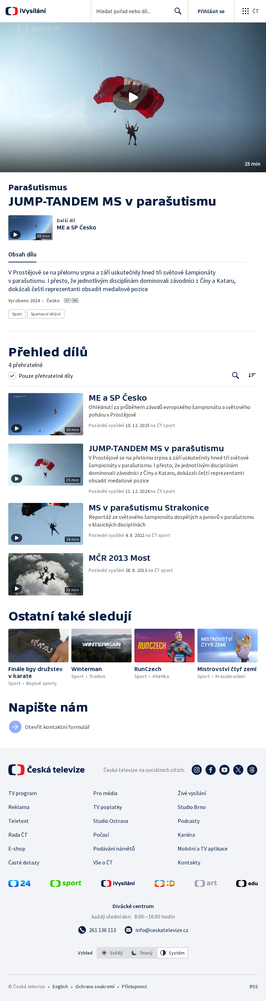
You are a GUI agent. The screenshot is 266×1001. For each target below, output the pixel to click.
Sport (17, 313)
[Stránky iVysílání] (118, 884)
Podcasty (189, 820)
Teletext (18, 820)
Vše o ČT (103, 862)
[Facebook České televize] (210, 769)
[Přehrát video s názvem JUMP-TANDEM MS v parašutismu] (133, 97)
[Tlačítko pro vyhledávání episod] (235, 375)
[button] (133, 97)
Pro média (105, 793)
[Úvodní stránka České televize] (47, 769)
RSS (254, 986)
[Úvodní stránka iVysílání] (32, 11)
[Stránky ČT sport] (65, 884)
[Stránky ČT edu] (247, 884)
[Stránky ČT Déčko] (164, 884)
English (60, 986)
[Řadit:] (252, 375)
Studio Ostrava (110, 820)
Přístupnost (134, 986)
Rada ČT (18, 834)
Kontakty (189, 862)
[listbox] (142, 953)
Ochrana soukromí (95, 986)
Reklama (18, 806)
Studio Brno (192, 806)
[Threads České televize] (252, 769)
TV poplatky (107, 806)
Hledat (178, 11)
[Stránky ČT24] (19, 884)
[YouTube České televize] (224, 769)
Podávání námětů (114, 848)
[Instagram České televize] (196, 769)
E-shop (16, 848)
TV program (22, 793)
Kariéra (186, 834)
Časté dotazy (23, 862)
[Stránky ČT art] (206, 884)
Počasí (101, 834)
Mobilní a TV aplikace (203, 848)
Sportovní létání (46, 313)
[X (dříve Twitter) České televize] (238, 769)
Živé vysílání (192, 793)
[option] (112, 953)
